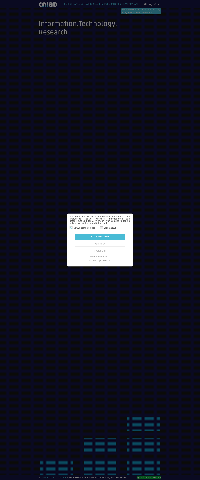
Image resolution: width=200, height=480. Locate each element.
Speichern (100, 251)
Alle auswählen (100, 237)
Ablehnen (100, 244)
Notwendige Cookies (84, 228)
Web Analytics (111, 228)
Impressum (94, 261)
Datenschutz (105, 261)
